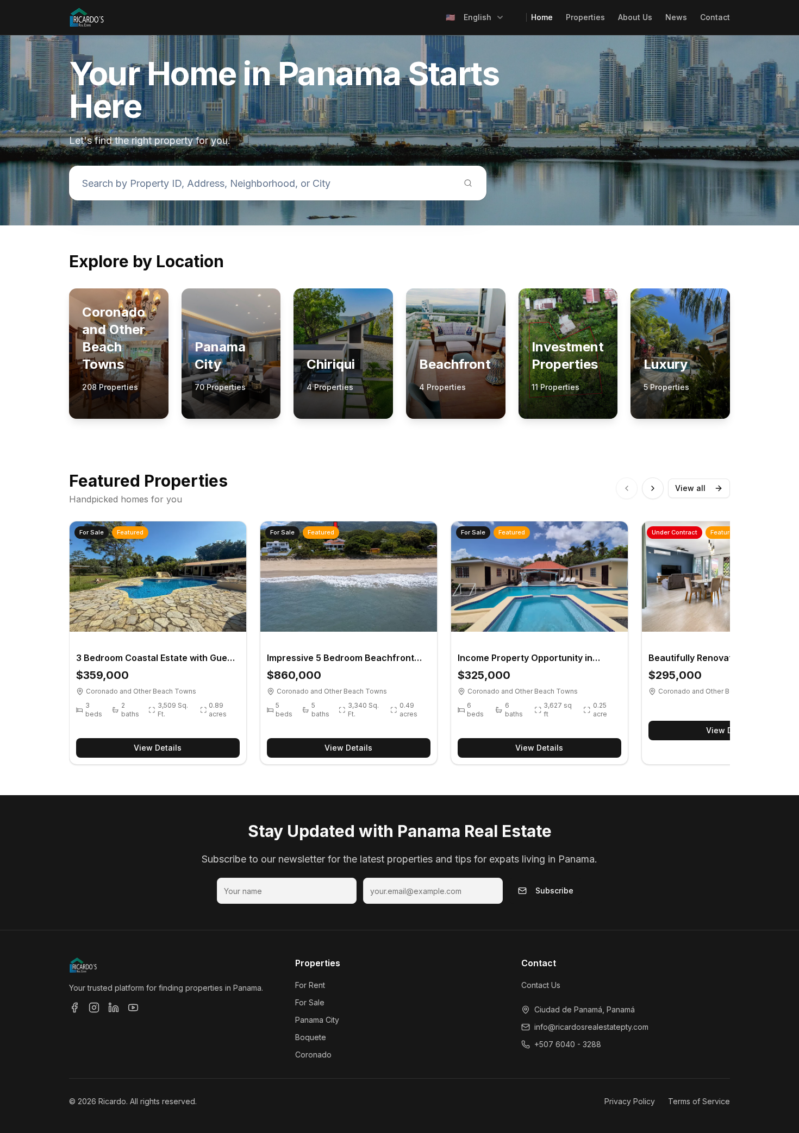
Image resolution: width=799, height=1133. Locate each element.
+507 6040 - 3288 (567, 1044)
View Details (158, 747)
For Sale (309, 1002)
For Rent (310, 985)
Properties (585, 17)
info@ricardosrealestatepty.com (591, 1026)
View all (690, 488)
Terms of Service (699, 1101)
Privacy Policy (629, 1101)
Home (542, 17)
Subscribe (554, 890)
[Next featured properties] (653, 488)
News (676, 17)
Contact (715, 17)
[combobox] (475, 17)
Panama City (317, 1019)
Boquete (310, 1037)
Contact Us (540, 985)
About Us (635, 17)
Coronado (313, 1054)
